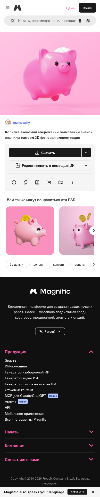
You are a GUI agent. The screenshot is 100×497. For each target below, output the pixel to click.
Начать (12, 432)
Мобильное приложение (24, 413)
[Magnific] (50, 292)
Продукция (15, 351)
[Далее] (93, 230)
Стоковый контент (19, 389)
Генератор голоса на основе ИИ (30, 383)
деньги (38, 264)
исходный (32, 41)
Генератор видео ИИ (21, 377)
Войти (87, 7)
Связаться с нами (22, 459)
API (7, 407)
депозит (58, 264)
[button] (50, 331)
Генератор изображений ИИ (27, 372)
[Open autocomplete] (10, 20)
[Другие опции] (72, 182)
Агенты (16, 401)
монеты (80, 264)
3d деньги (16, 264)
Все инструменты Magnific (25, 419)
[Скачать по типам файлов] (86, 152)
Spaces (10, 360)
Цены (70, 7)
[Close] (93, 492)
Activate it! (77, 492)
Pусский (50, 331)
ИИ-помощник (16, 366)
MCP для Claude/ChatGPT (31, 395)
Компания (14, 445)
